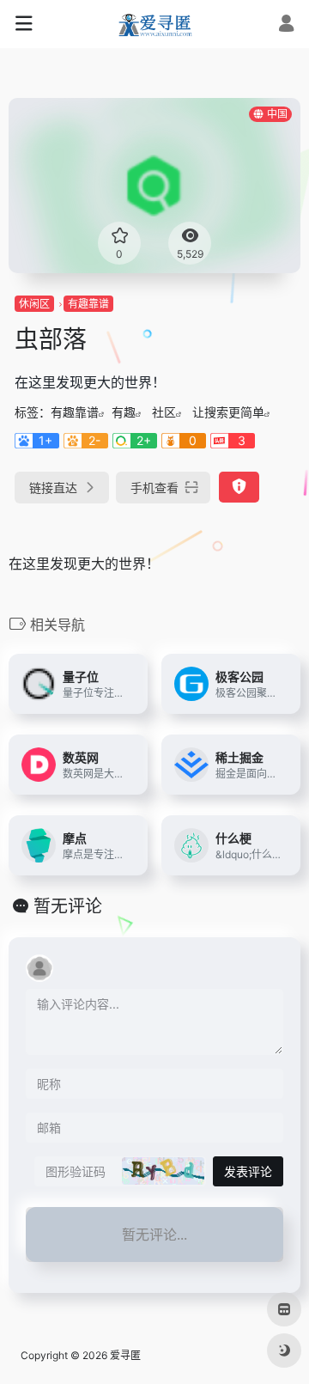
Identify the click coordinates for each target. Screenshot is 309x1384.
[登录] (286, 25)
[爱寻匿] (154, 24)
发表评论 (248, 1171)
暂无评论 (67, 906)
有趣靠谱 (88, 303)
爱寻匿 (125, 1355)
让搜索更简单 (228, 412)
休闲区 (34, 303)
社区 (164, 412)
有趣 (124, 412)
